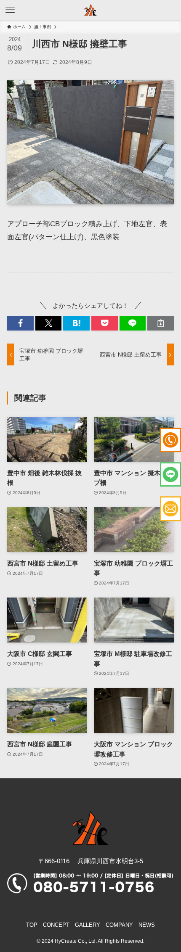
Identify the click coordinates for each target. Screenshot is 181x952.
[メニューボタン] (10, 10)
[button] (20, 323)
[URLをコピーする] (160, 323)
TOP (31, 925)
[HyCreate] (90, 10)
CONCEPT (56, 925)
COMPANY (119, 925)
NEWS (146, 925)
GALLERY (87, 925)
